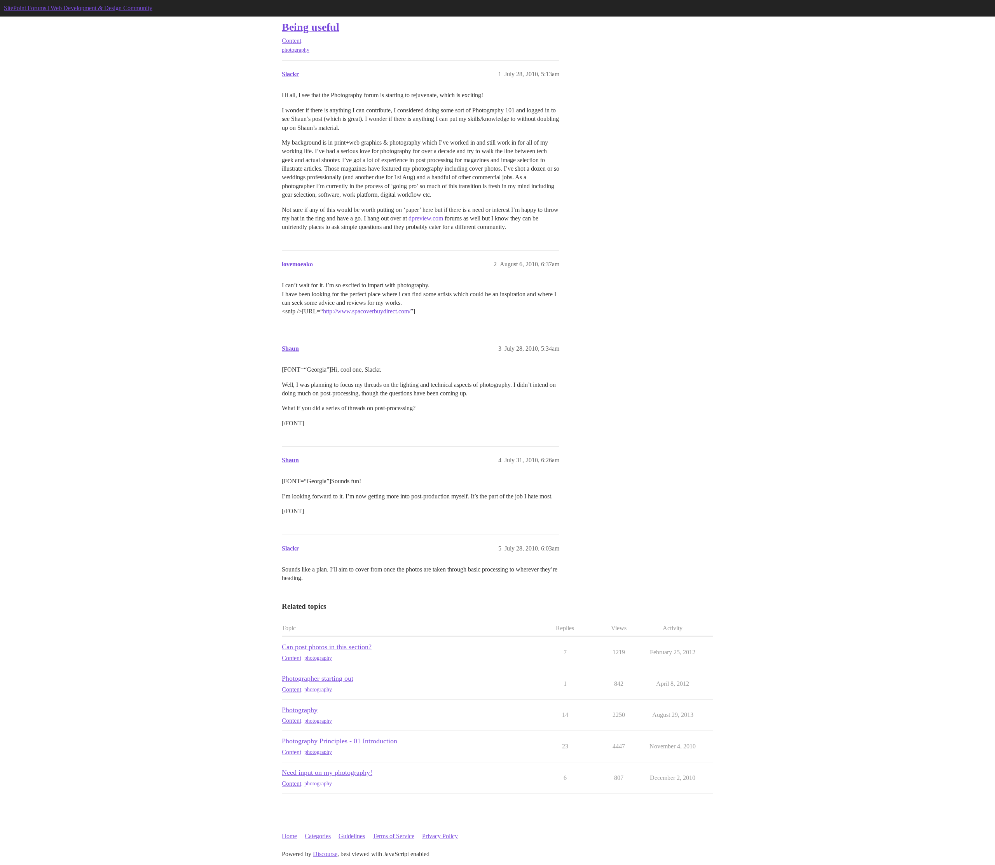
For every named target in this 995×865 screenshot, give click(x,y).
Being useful (310, 27)
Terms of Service (393, 836)
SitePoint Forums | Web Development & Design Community (78, 8)
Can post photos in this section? (327, 647)
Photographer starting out (317, 678)
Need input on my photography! (327, 772)
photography (295, 50)
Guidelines (352, 836)
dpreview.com (425, 218)
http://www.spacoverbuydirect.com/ (366, 311)
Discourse (325, 854)
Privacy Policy (440, 836)
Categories (318, 836)
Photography (300, 710)
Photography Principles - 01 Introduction (339, 741)
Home (289, 836)
